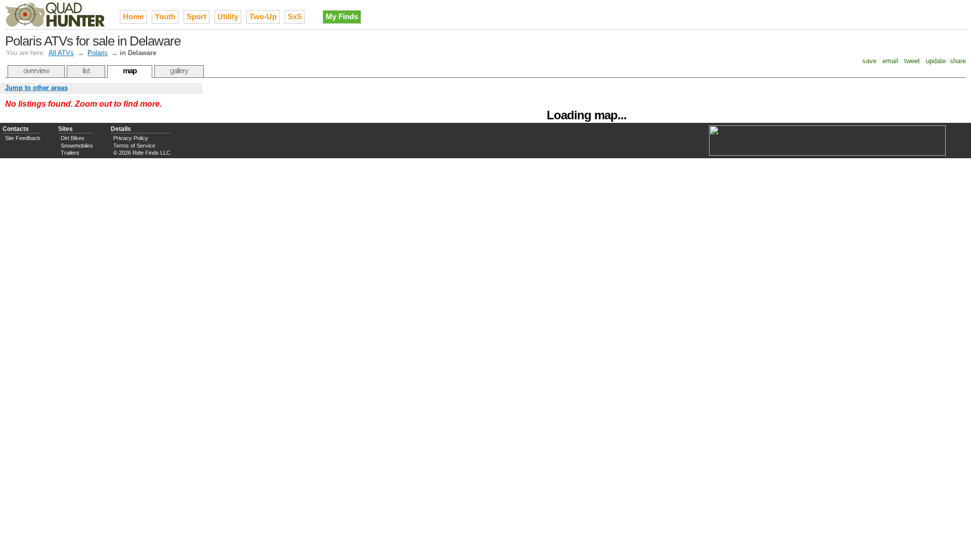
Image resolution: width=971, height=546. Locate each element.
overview (36, 70)
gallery (179, 70)
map (130, 70)
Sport (196, 16)
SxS (295, 16)
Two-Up (263, 16)
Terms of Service (134, 146)
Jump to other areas (36, 88)
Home (133, 16)
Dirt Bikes (72, 138)
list (86, 70)
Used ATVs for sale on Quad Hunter (55, 14)
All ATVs (61, 53)
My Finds (342, 16)
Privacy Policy (130, 138)
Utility (227, 16)
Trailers (70, 153)
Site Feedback (22, 138)
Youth (165, 16)
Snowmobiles (77, 146)
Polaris (97, 53)
